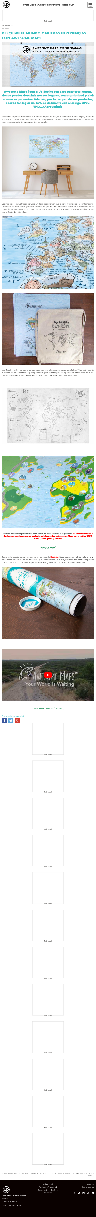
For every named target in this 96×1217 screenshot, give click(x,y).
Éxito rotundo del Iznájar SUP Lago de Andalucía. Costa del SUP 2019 (73, 1175)
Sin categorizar (7, 25)
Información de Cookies (48, 1190)
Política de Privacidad (48, 1187)
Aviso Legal (48, 1184)
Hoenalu (54, 557)
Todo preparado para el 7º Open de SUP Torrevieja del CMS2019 (24, 1173)
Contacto (90, 1184)
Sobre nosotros (88, 1187)
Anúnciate (48, 1193)
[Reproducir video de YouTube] (48, 675)
